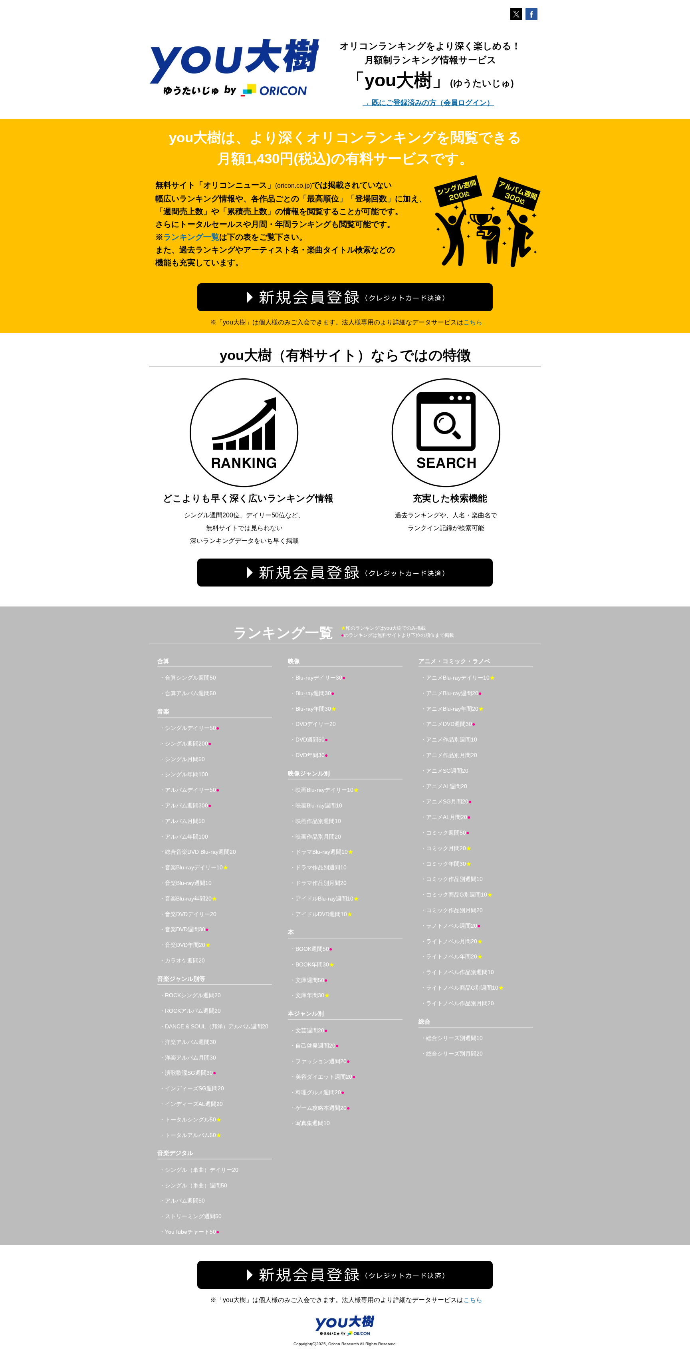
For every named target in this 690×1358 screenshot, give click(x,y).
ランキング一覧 (191, 237)
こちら (472, 322)
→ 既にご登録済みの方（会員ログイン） (428, 103)
